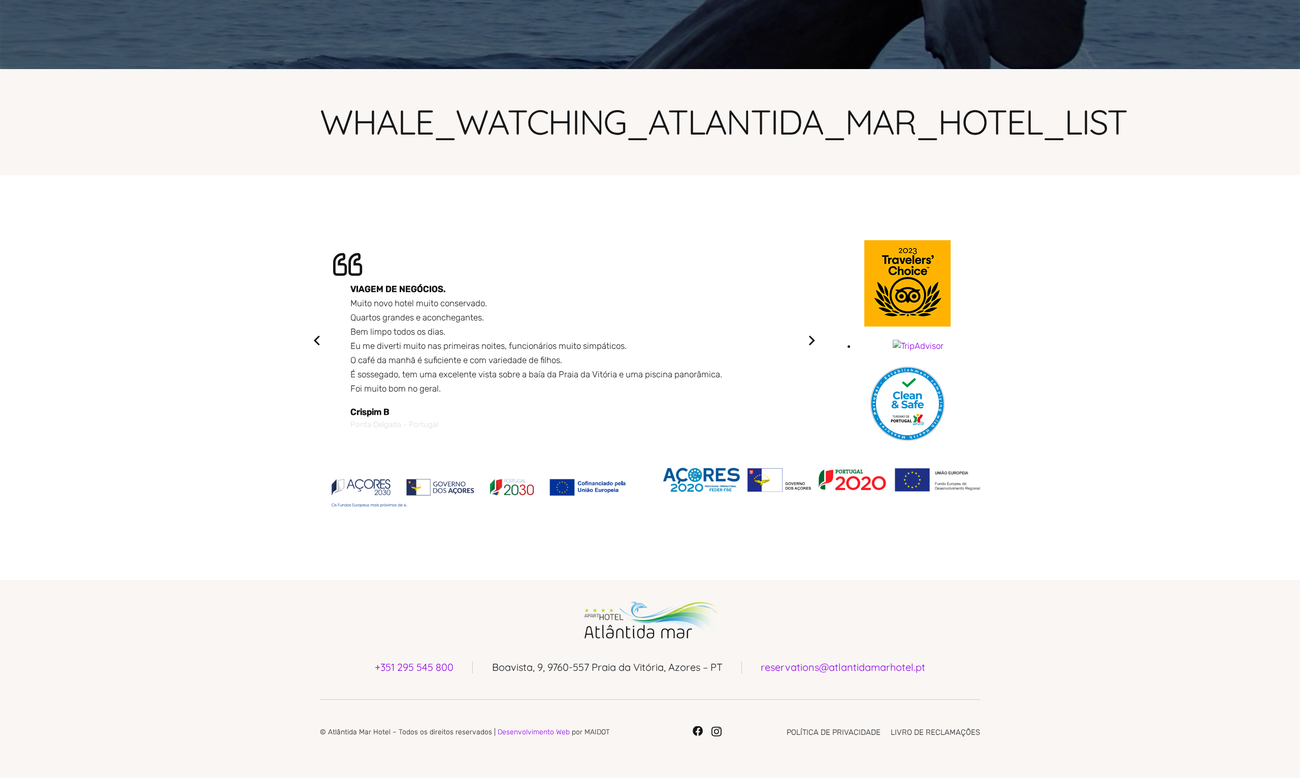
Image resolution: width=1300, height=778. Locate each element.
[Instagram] (716, 731)
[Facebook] (698, 731)
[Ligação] (907, 283)
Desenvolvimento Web (534, 732)
